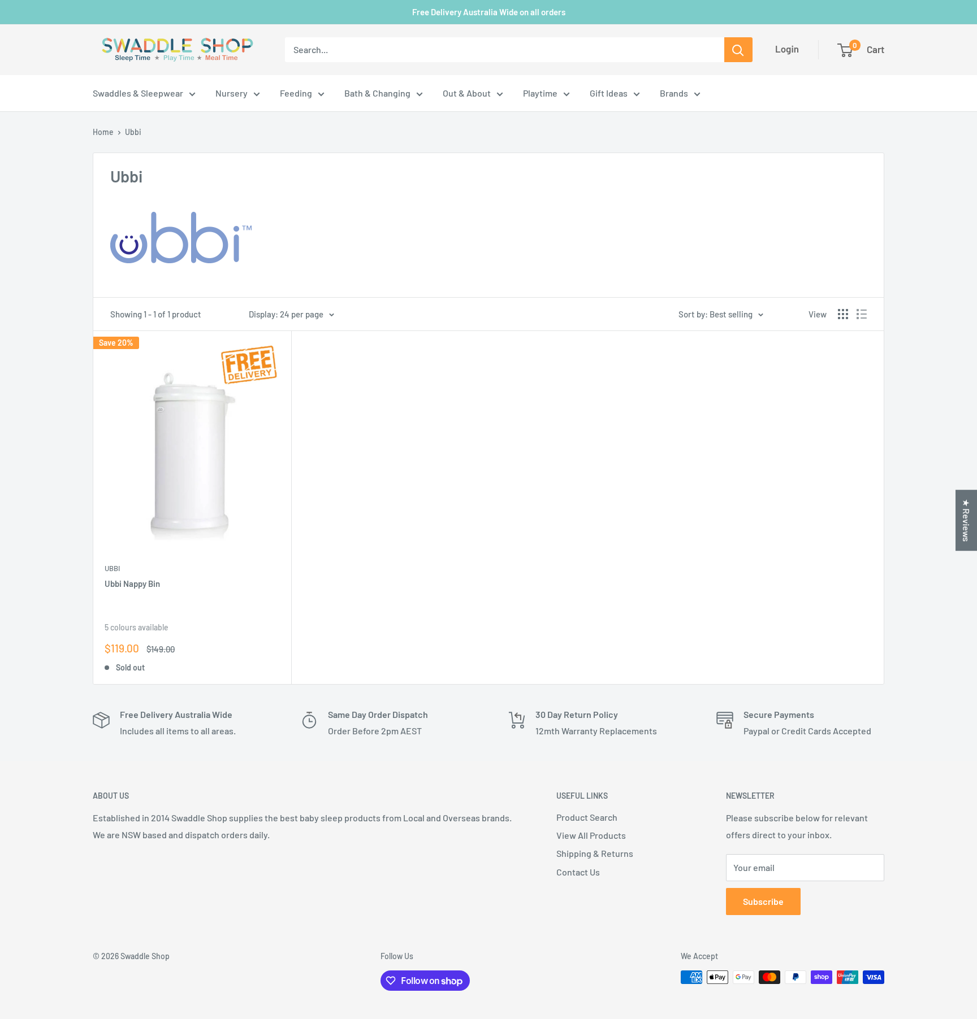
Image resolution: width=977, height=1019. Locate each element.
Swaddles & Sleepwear (138, 93)
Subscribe (763, 901)
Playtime (540, 93)
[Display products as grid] (843, 314)
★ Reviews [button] (966, 520)
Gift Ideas (609, 93)
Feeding (296, 93)
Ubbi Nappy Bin (132, 583)
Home (103, 132)
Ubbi (133, 132)
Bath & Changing (377, 93)
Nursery (231, 93)
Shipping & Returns (594, 853)
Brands (674, 93)
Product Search (586, 817)
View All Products (591, 835)
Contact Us (578, 871)
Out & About (467, 93)
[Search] (738, 49)
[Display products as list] (862, 314)
